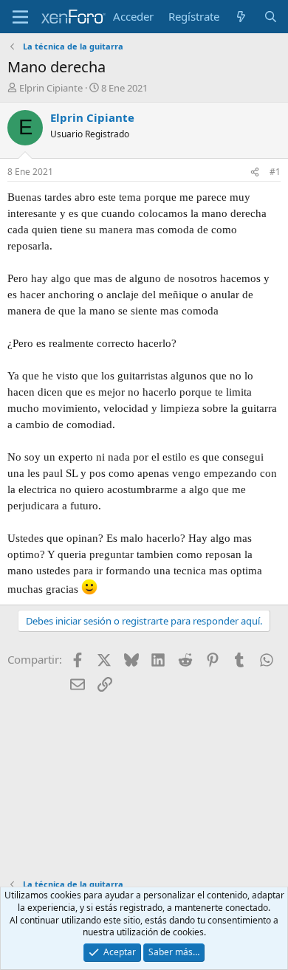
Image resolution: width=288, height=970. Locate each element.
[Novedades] (241, 16)
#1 (275, 171)
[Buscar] (270, 16)
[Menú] (20, 17)
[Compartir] (254, 172)
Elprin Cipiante (51, 87)
